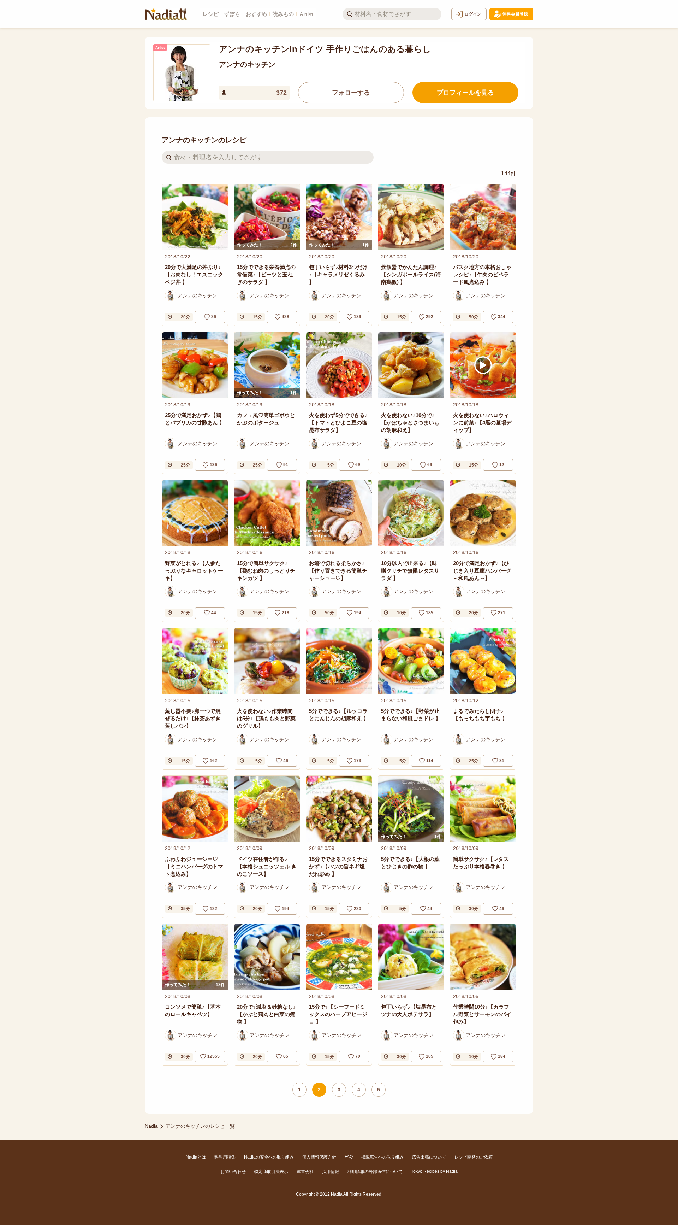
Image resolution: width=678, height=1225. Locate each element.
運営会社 (305, 1171)
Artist (306, 14)
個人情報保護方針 (319, 1157)
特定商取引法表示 (271, 1171)
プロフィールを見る (465, 92)
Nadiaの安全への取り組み (269, 1157)
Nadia (151, 1126)
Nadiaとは (196, 1157)
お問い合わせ (233, 1171)
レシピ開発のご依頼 (473, 1157)
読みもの (283, 14)
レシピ (211, 14)
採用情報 (330, 1171)
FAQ (349, 1156)
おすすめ (256, 14)
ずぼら (232, 14)
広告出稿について (429, 1157)
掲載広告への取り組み (382, 1157)
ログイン (472, 14)
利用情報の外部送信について (375, 1171)
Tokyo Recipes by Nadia (434, 1171)
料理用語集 (225, 1157)
